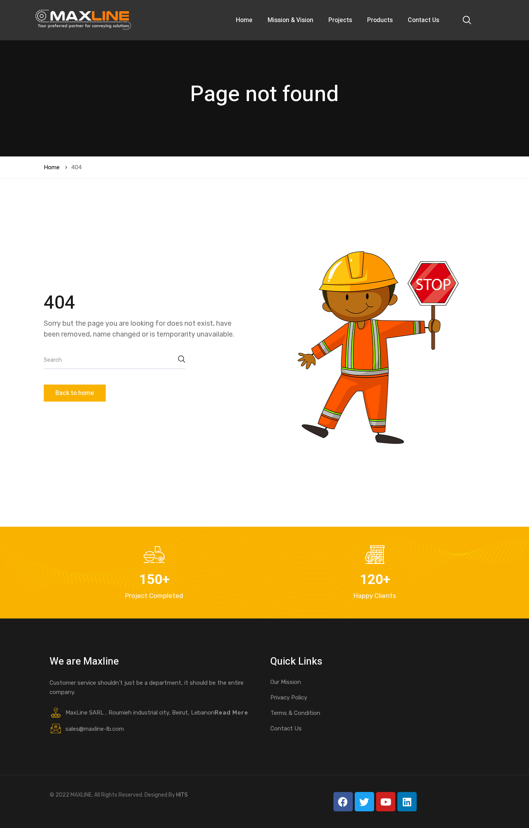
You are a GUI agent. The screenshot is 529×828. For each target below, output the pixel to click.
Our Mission (285, 682)
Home (244, 20)
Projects (340, 20)
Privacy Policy (288, 697)
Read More (231, 712)
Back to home (74, 393)
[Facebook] (343, 801)
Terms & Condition (295, 712)
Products (380, 20)
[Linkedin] (407, 801)
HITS (182, 795)
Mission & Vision (290, 20)
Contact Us (423, 20)
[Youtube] (385, 801)
